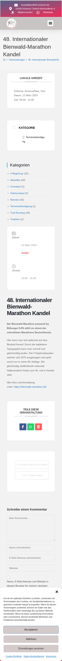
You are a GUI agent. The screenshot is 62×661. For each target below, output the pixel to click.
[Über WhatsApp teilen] (30, 426)
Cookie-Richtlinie (14, 656)
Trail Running (17, 212)
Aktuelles (15, 180)
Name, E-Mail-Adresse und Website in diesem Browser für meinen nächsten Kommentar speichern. (27, 585)
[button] (57, 591)
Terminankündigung (21, 206)
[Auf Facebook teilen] (22, 426)
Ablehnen (31, 639)
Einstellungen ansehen (31, 648)
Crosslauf (15, 186)
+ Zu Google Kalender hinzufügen (32, 464)
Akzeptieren (31, 629)
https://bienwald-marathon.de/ (30, 386)
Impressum (51, 656)
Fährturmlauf (17, 193)
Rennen (14, 199)
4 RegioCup (16, 173)
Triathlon (15, 219)
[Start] (4, 59)
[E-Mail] (38, 426)
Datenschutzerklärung (34, 656)
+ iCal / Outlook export (32, 475)
